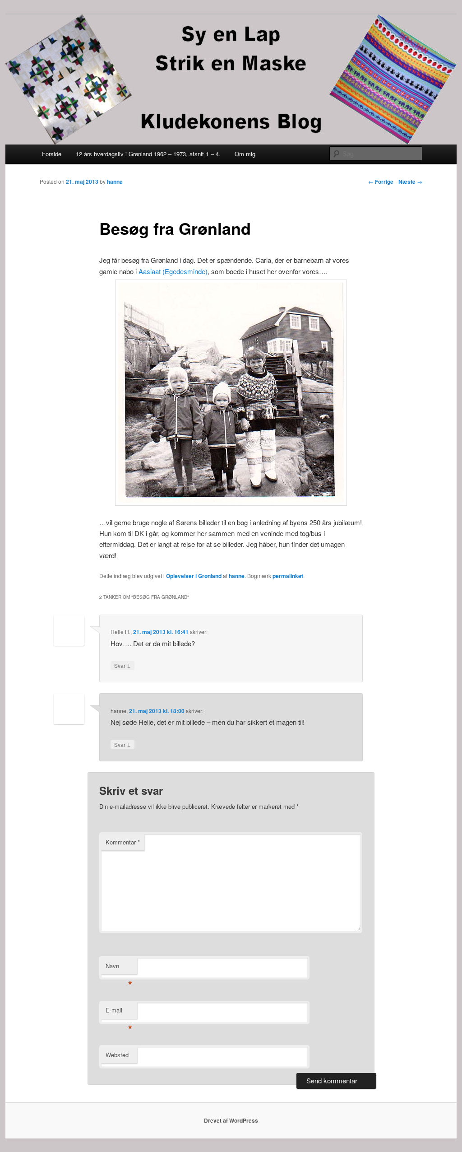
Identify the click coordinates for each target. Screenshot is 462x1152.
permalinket (288, 576)
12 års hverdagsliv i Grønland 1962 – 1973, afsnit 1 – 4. (148, 153)
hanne (115, 181)
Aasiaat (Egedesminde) (172, 271)
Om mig (245, 153)
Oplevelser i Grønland (194, 576)
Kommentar (123, 842)
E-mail (119, 1012)
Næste (410, 181)
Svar (122, 665)
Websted (117, 1054)
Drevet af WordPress (231, 1120)
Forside (51, 153)
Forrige (380, 181)
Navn (119, 968)
